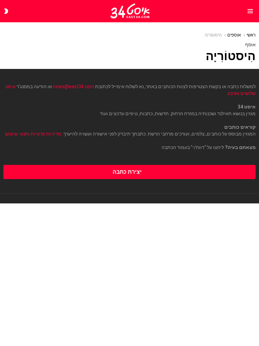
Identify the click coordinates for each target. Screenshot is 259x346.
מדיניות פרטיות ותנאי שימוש (33, 134)
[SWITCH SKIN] (6, 11)
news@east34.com (73, 86)
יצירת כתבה (127, 172)
